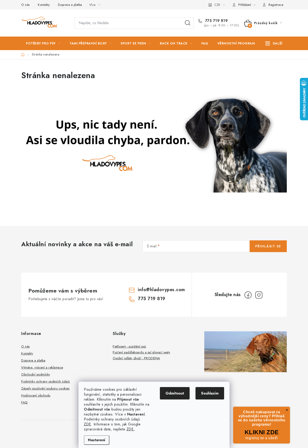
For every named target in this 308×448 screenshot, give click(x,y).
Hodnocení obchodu (36, 395)
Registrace (276, 4)
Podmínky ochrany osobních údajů (45, 381)
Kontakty (44, 4)
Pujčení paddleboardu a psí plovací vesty (141, 352)
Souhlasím (209, 393)
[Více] (274, 43)
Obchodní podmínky (35, 374)
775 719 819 (216, 21)
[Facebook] (248, 295)
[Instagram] (258, 295)
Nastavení (96, 440)
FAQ (24, 402)
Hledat (187, 23)
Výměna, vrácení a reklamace (42, 367)
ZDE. (130, 429)
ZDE (87, 424)
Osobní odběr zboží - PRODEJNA (136, 358)
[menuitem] (43, 43)
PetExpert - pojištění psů (129, 346)
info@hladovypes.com (161, 289)
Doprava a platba (70, 4)
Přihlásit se (268, 246)
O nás (25, 4)
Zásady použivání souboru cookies (45, 388)
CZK (217, 4)
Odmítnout (174, 393)
